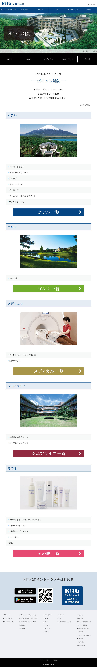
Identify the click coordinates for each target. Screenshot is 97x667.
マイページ (40, 9)
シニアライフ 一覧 (48, 453)
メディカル (48, 59)
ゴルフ (29, 59)
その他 (87, 59)
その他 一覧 (48, 553)
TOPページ (7, 615)
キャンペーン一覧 (8, 621)
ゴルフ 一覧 (48, 289)
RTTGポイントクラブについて (8, 9)
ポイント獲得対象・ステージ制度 (29, 618)
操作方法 (89, 9)
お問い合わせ (81, 645)
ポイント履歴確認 (82, 625)
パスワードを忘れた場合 (84, 635)
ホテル (10, 59)
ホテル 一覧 (48, 212)
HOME (85, 51)
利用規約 (55, 660)
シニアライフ (68, 59)
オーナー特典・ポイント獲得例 (28, 621)
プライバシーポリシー (45, 660)
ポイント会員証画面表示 (84, 621)
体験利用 (22, 628)
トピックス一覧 (8, 618)
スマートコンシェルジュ (72, 9)
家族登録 (22, 625)
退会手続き (81, 642)
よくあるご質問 (91, 4)
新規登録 (80, 618)
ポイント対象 (24, 9)
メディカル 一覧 (48, 371)
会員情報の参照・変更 (84, 628)
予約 (57, 9)
